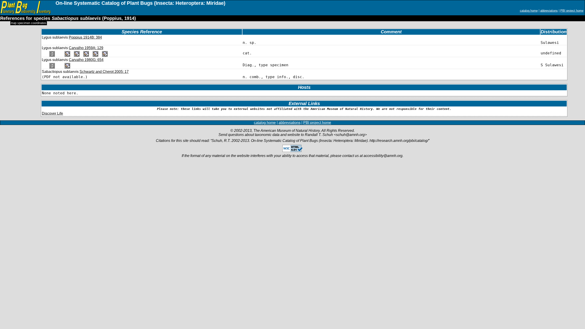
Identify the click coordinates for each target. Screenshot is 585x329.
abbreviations (549, 10)
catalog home (529, 10)
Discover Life (52, 113)
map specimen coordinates (28, 23)
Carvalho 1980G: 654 (86, 60)
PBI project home (571, 10)
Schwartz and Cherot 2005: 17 (104, 72)
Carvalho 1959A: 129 (86, 48)
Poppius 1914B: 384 (85, 37)
